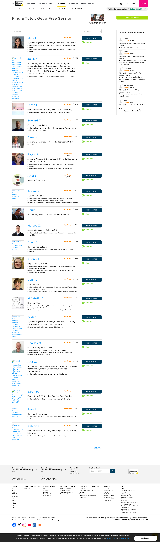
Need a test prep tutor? (128, 9)
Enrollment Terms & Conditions (131, 506)
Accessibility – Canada (128, 509)
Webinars (106, 488)
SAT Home (31, 3)
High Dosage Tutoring (86, 490)
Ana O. (32, 361)
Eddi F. (32, 317)
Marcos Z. (34, 225)
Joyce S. (33, 154)
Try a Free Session (132, 17)
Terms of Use (124, 538)
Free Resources (87, 3)
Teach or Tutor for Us (128, 490)
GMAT (14, 500)
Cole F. (32, 279)
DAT (13, 505)
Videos (106, 492)
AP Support (47, 495)
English (45, 492)
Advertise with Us (127, 497)
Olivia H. (33, 105)
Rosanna (33, 191)
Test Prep (82, 494)
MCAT (14, 504)
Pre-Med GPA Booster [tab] (79, 9)
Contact (124, 500)
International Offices (110, 499)
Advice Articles (108, 490)
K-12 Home (82, 488)
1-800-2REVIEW (24, 470)
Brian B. (32, 242)
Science (45, 490)
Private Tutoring (109, 495)
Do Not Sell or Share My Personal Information (130, 518)
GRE (13, 499)
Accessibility (125, 507)
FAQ (13, 471)
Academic (61, 3)
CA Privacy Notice (105, 518)
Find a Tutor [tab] (33, 9)
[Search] (127, 3)
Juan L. (32, 409)
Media (123, 499)
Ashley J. (33, 426)
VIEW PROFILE (91, 38)
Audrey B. (34, 259)
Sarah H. (33, 391)
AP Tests (15, 494)
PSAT (13, 492)
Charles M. (34, 343)
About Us (82, 497)
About (123, 488)
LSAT (13, 502)
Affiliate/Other (74, 473)
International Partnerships (129, 502)
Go (113, 471)
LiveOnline (107, 494)
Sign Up (143, 3)
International (74, 470)
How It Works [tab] (63, 9)
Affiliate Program (126, 494)
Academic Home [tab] (19, 9)
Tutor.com (82, 492)
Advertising (73, 471)
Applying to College (66, 492)
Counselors (107, 500)
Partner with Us (126, 495)
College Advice (65, 490)
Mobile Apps (108, 497)
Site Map (144, 520)
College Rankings (65, 488)
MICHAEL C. (35, 298)
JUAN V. (33, 58)
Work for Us (125, 492)
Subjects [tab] (52, 9)
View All (98, 448)
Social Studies (47, 494)
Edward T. (34, 120)
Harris (31, 210)
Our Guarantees (126, 504)
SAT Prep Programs (46, 3)
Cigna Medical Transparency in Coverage (129, 511)
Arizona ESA (27, 488)
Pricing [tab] (43, 9)
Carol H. (32, 137)
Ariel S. (32, 175)
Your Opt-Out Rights (121, 520)
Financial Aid (64, 494)
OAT (13, 507)
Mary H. (32, 38)
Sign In (134, 3)
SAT (13, 488)
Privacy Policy (112, 538)
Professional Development (87, 495)
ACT (13, 490)
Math (44, 488)
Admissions (73, 3)
